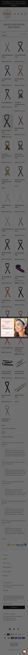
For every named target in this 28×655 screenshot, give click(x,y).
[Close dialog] (26, 319)
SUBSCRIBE (7, 333)
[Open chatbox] (24, 652)
